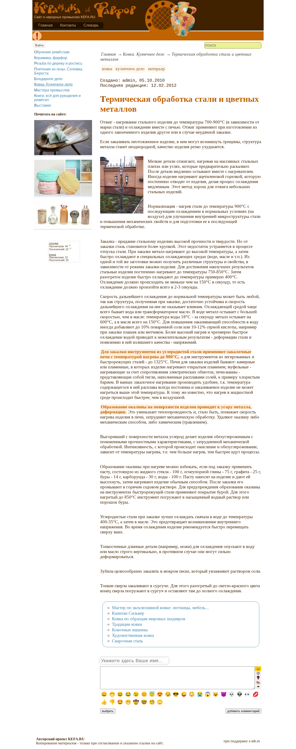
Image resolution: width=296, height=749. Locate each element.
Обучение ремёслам (51, 52)
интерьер (156, 68)
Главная (45, 25)
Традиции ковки (127, 624)
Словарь (91, 25)
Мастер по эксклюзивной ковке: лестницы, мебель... (160, 607)
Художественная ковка (133, 635)
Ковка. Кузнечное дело (53, 84)
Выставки (42, 105)
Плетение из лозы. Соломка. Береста (58, 71)
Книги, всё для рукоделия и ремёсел (57, 98)
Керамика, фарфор (50, 58)
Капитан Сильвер (128, 613)
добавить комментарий (243, 711)
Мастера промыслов (52, 90)
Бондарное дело (48, 79)
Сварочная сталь (127, 640)
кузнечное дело (130, 68)
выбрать (108, 711)
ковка (107, 68)
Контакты (68, 25)
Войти (39, 45)
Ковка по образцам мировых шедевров (148, 618)
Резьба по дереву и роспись (58, 63)
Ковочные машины (130, 629)
